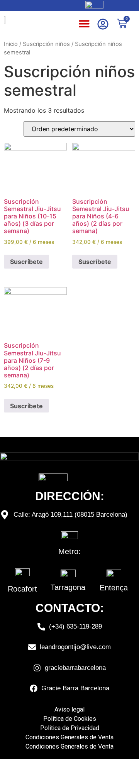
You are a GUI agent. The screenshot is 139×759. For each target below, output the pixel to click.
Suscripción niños (46, 44)
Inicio (11, 44)
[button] (84, 23)
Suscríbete (26, 261)
